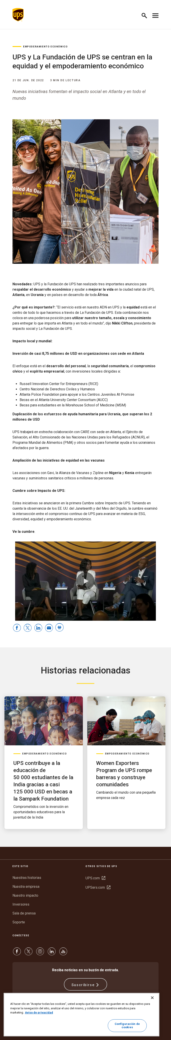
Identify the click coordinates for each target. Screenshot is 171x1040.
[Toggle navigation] (155, 14)
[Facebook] (16, 953)
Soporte (18, 922)
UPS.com (95, 878)
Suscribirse (83, 985)
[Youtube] (63, 953)
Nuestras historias (26, 878)
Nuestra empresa (25, 886)
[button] (146, 15)
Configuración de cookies (127, 1025)
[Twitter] (28, 953)
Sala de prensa (24, 913)
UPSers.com (98, 887)
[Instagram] (40, 953)
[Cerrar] (152, 998)
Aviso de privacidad (39, 1012)
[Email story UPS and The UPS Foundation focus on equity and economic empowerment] (49, 628)
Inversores (20, 904)
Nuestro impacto (25, 895)
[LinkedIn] (51, 953)
